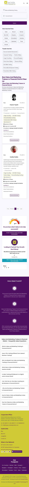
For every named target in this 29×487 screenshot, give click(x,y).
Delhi (15, 465)
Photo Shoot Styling (8, 61)
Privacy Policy (24, 479)
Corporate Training (8, 55)
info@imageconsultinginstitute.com (10, 425)
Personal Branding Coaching (9, 117)
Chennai (6, 44)
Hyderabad (13, 41)
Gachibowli (13, 113)
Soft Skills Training (8, 64)
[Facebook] (4, 268)
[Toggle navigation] (27, 3)
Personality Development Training (11, 67)
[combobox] (14, 10)
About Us (3, 433)
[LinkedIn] (6, 268)
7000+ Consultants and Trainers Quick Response (14, 260)
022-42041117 (13, 423)
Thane (21, 41)
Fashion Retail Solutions (7, 449)
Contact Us (3, 438)
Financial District (20, 113)
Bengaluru (14, 35)
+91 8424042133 (20, 423)
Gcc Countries (5, 465)
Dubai (6, 31)
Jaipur (19, 470)
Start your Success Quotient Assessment (14, 233)
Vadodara (22, 38)
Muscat (14, 31)
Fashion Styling (17, 55)
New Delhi (6, 35)
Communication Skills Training (10, 119)
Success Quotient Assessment (10, 51)
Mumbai (21, 31)
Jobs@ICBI (3, 436)
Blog (2, 431)
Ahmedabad (14, 38)
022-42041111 (6, 423)
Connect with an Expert (7, 444)
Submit (14, 23)
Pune (6, 41)
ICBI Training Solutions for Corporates (10, 447)
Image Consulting (7, 58)
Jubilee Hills (13, 168)
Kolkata (6, 38)
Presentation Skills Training (9, 70)
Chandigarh (10, 467)
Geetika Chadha (14, 157)
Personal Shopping (18, 58)
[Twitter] (8, 268)
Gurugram (21, 35)
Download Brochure (17, 451)
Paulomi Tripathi (14, 105)
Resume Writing (18, 61)
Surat (15, 470)
